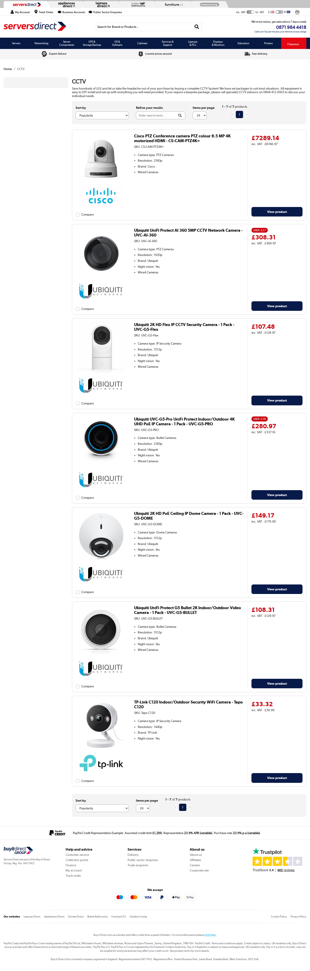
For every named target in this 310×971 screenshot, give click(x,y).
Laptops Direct (32, 916)
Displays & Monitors (218, 43)
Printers (268, 43)
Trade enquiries (138, 865)
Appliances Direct (54, 916)
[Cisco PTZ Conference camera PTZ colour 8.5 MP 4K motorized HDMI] (101, 183)
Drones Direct (76, 916)
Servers (16, 43)
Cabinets (142, 43)
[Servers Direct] (26, 4)
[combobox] (149, 27)
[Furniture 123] (173, 4)
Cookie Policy (279, 916)
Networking (41, 43)
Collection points (77, 860)
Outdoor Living (138, 916)
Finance (71, 865)
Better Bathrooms (97, 916)
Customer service (77, 855)
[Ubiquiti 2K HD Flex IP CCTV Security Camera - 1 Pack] (101, 372)
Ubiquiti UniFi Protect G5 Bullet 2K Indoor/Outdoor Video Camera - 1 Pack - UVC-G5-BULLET (187, 610)
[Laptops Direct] (101, 4)
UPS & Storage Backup (92, 43)
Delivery (133, 855)
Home (8, 69)
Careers (195, 865)
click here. (210, 935)
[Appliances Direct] (66, 4)
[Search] (197, 27)
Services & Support (168, 43)
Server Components (66, 43)
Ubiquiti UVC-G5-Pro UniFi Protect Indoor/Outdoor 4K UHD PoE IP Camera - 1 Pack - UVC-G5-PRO (184, 421)
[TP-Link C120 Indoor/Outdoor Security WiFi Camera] (101, 750)
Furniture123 (118, 916)
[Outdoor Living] (208, 4)
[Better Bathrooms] (137, 4)
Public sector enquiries (143, 860)
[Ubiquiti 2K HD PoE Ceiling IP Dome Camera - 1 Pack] (101, 561)
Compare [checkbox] (87, 214)
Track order (73, 875)
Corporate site (199, 870)
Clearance (293, 44)
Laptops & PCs (192, 43)
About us (196, 855)
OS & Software (117, 43)
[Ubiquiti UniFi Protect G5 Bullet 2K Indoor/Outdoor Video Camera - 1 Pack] (101, 655)
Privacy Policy (298, 916)
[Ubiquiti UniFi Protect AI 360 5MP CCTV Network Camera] (101, 278)
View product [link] (277, 212)
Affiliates (195, 860)
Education (243, 43)
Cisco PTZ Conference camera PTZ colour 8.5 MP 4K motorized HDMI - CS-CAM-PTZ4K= (182, 138)
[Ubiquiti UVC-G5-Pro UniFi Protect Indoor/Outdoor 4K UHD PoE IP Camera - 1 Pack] (101, 466)
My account (74, 870)
